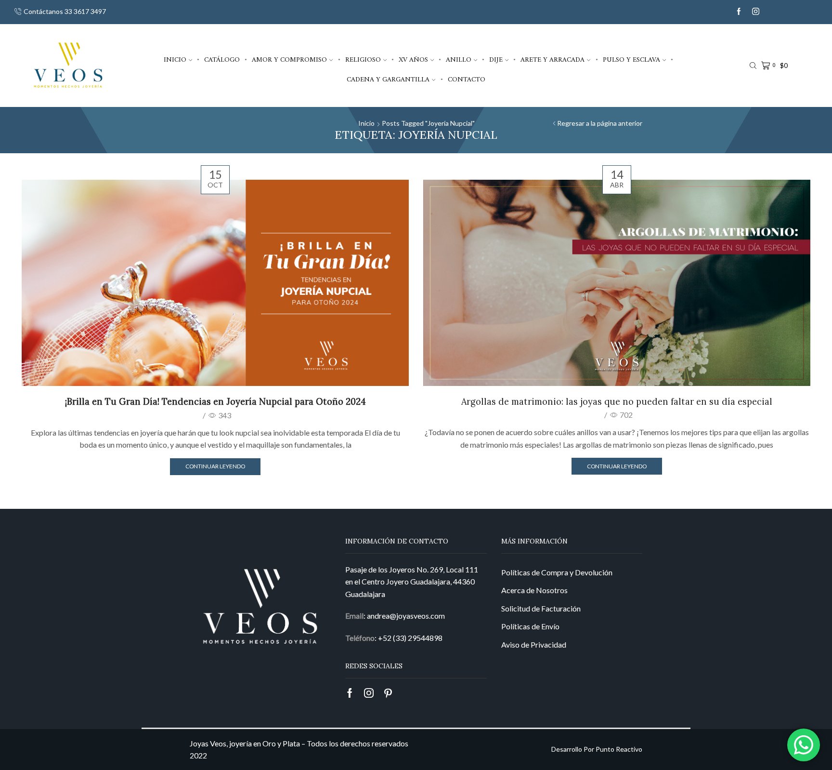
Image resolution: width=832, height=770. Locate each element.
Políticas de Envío (530, 626)
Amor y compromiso (289, 60)
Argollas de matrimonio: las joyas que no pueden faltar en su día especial (616, 401)
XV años (413, 60)
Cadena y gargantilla (388, 79)
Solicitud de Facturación (541, 608)
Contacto (466, 79)
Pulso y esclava (631, 60)
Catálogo (222, 60)
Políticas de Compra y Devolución (556, 572)
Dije (496, 60)
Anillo (458, 60)
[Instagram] (755, 12)
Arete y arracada (552, 60)
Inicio (175, 60)
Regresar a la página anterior (599, 123)
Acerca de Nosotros (534, 590)
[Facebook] (738, 12)
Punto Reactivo (619, 749)
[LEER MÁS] (215, 282)
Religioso (363, 60)
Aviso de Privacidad (533, 644)
